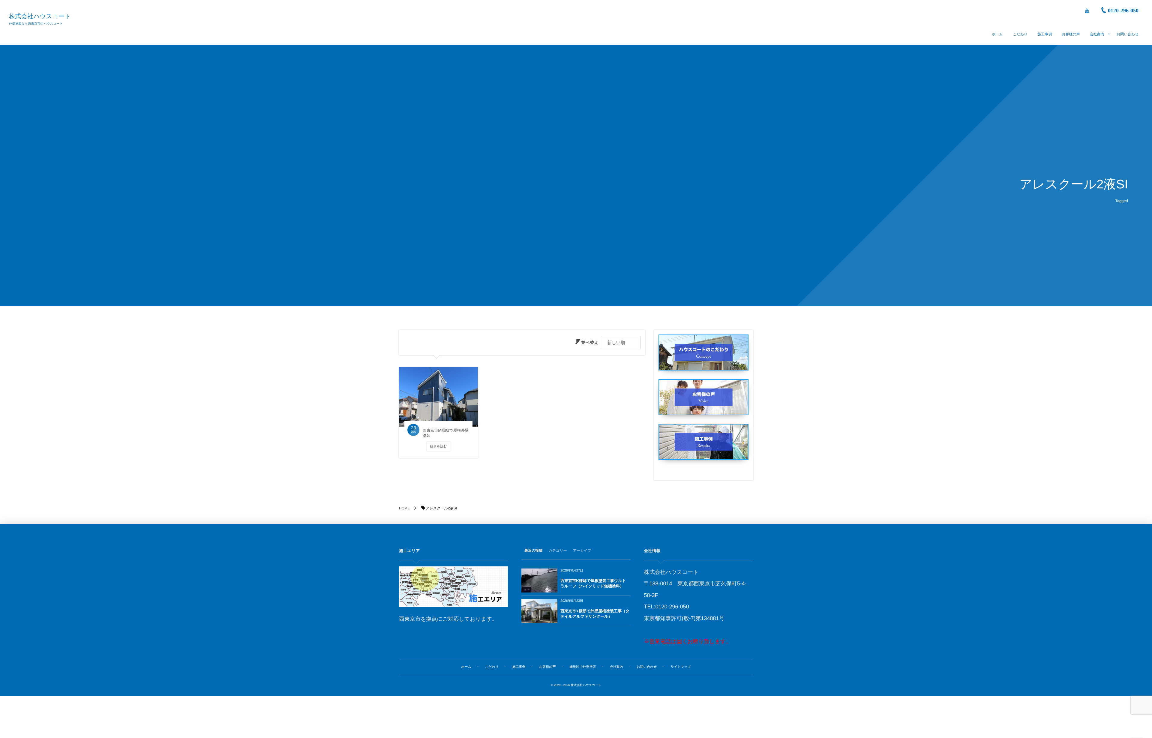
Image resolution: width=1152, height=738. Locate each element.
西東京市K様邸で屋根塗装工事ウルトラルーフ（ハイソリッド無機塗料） (593, 583)
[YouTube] (1087, 10)
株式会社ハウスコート (40, 17)
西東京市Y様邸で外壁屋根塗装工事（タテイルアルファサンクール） (594, 614)
